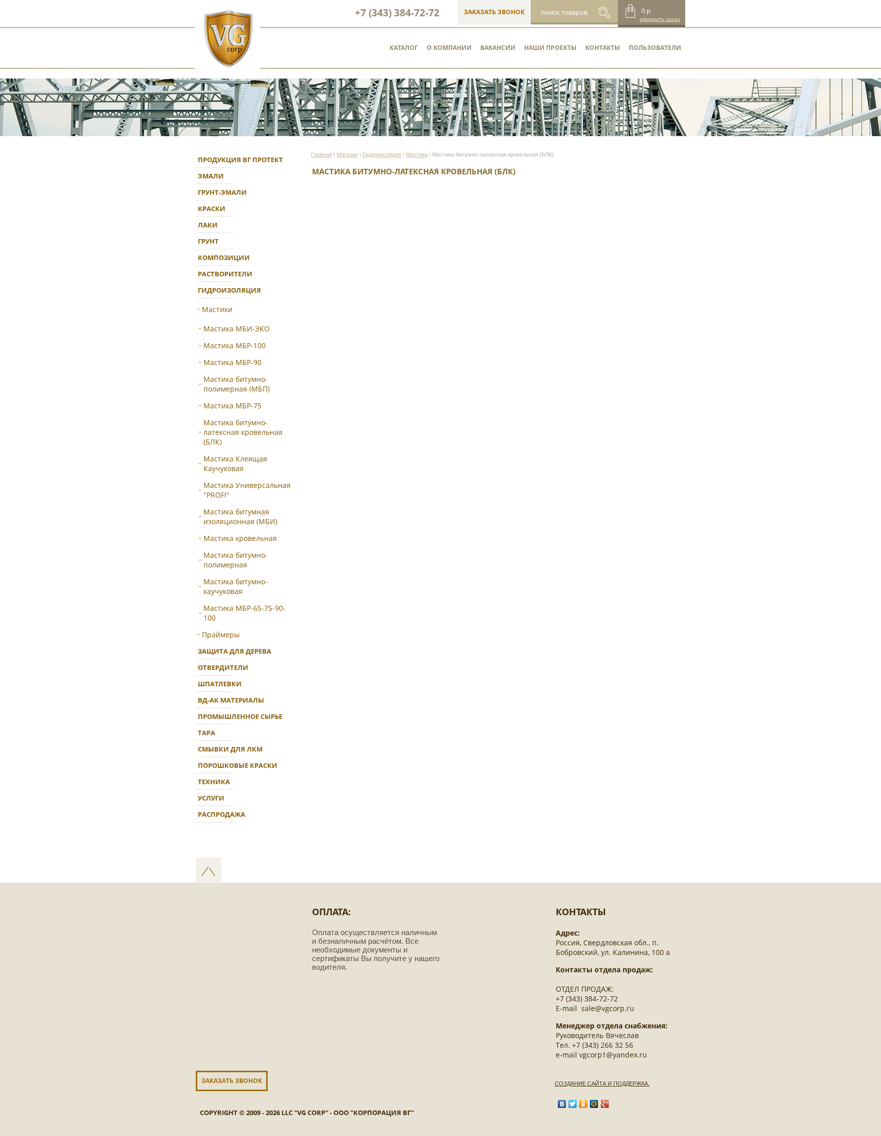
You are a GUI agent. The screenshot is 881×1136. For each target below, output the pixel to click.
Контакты (602, 47)
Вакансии (497, 47)
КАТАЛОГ (404, 47)
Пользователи (655, 47)
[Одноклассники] (583, 1104)
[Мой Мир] (594, 1104)
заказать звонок (494, 12)
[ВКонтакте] (562, 1104)
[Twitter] (572, 1104)
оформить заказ (660, 18)
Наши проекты (550, 47)
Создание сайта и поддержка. (602, 1083)
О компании (449, 47)
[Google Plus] (605, 1104)
